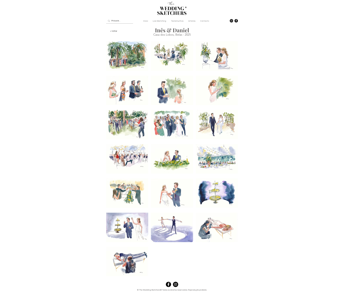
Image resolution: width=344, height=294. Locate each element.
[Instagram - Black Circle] (175, 284)
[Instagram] (231, 20)
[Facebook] (236, 20)
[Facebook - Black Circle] (168, 284)
